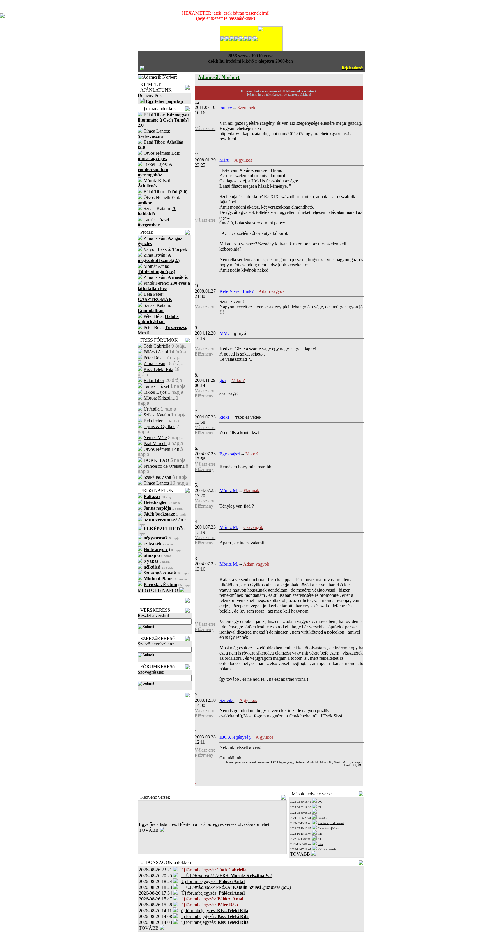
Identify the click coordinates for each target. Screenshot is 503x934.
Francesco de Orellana (164, 466)
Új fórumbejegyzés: (213, 881)
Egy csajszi (355, 762)
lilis (320, 833)
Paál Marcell (155, 443)
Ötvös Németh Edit (161, 449)
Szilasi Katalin (157, 414)
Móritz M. (312, 762)
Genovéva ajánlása (328, 828)
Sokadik (322, 817)
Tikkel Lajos (155, 392)
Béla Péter (153, 420)
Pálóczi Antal (156, 351)
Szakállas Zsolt (157, 477)
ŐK (320, 801)
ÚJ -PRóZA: (236, 887)
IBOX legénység (282, 762)
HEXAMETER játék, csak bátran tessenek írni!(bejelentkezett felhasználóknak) (226, 15)
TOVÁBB (149, 830)
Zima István (154, 363)
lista (320, 844)
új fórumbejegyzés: (214, 910)
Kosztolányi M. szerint (331, 823)
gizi (354, 765)
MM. (360, 765)
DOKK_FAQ (156, 460)
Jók (320, 807)
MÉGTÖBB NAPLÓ (158, 590)
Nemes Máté (155, 437)
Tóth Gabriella (157, 346)
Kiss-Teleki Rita (158, 369)
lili (319, 838)
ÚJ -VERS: (226, 875)
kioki (347, 765)
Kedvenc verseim (327, 849)
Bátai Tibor (154, 380)
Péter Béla (153, 357)
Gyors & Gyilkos (159, 426)
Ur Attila (152, 409)
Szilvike (300, 762)
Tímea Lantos (156, 483)
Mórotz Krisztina (159, 397)
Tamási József (156, 386)
